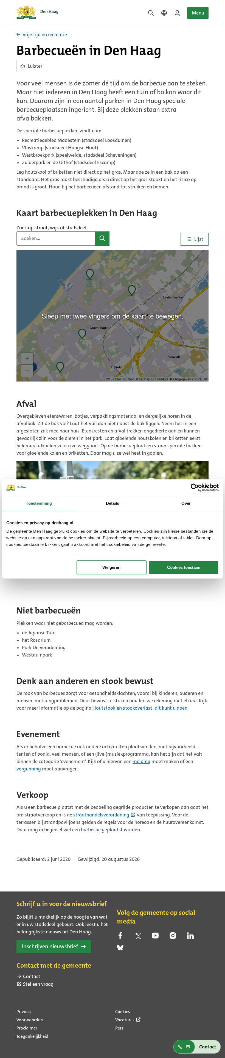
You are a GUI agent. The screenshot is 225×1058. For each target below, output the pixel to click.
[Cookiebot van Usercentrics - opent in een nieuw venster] (195, 487)
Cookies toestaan (183, 567)
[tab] (195, 239)
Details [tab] (112, 503)
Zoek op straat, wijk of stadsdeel (51, 227)
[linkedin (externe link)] (190, 937)
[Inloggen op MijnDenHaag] (177, 13)
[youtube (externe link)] (155, 937)
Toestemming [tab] (39, 503)
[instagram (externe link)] (173, 937)
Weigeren (111, 567)
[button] (102, 238)
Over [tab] (186, 503)
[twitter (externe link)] (137, 937)
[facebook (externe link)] (120, 937)
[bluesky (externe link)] (120, 949)
